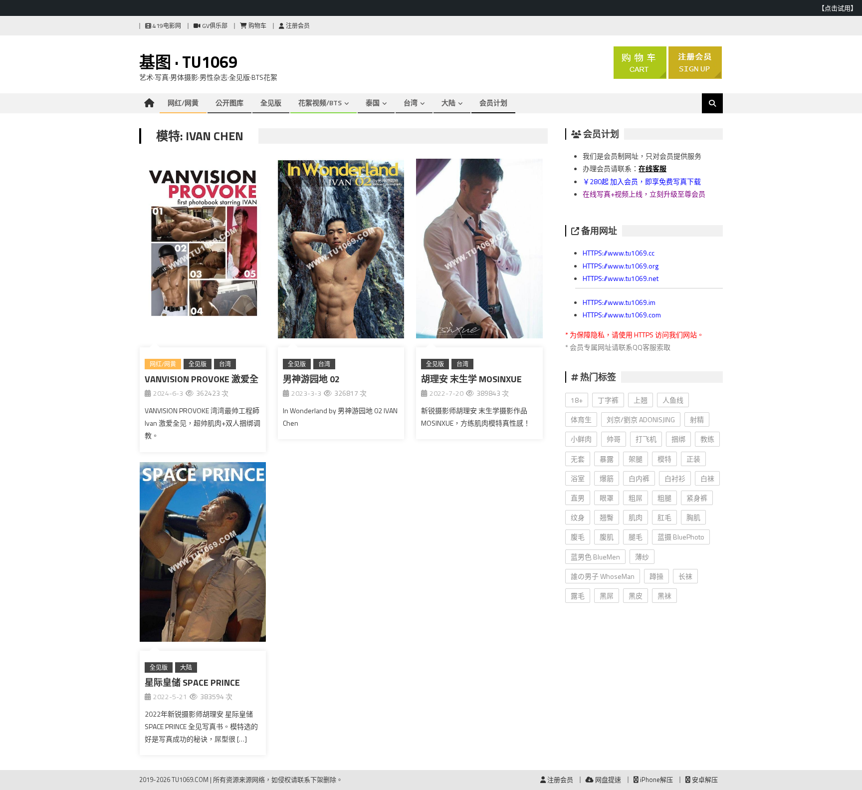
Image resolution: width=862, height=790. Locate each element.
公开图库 (229, 102)
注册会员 (297, 25)
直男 (578, 498)
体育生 (581, 419)
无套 (578, 459)
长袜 (685, 576)
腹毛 (578, 536)
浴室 (578, 478)
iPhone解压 (656, 780)
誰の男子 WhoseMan (603, 576)
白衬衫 (674, 478)
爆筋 (607, 478)
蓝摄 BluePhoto (680, 536)
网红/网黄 (183, 102)
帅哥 (614, 439)
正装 (693, 459)
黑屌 (607, 595)
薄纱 (642, 556)
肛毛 (664, 517)
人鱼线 (672, 400)
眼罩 (607, 498)
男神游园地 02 (311, 379)
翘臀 (607, 517)
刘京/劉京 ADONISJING (641, 419)
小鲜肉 (581, 439)
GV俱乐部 (214, 25)
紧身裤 (696, 498)
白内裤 (639, 478)
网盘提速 (607, 780)
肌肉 (636, 517)
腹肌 (607, 536)
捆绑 (678, 439)
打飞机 (646, 439)
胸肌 (693, 517)
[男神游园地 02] (341, 250)
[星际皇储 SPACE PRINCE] (203, 554)
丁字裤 (608, 400)
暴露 (607, 459)
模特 (664, 459)
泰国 (373, 102)
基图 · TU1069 (188, 62)
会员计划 (493, 102)
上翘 (640, 400)
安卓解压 (704, 780)
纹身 (578, 517)
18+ (577, 400)
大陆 (448, 102)
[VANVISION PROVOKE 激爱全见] (203, 250)
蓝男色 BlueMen (595, 556)
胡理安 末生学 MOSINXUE (471, 379)
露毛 (578, 595)
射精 (697, 419)
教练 (707, 439)
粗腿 (664, 498)
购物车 (256, 25)
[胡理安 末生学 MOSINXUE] (479, 250)
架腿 (636, 459)
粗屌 (636, 498)
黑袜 (664, 595)
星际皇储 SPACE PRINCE (192, 682)
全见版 (270, 102)
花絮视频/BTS (320, 102)
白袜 (707, 478)
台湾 (411, 102)
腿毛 (636, 536)
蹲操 (656, 576)
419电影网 (166, 25)
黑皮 (636, 595)
